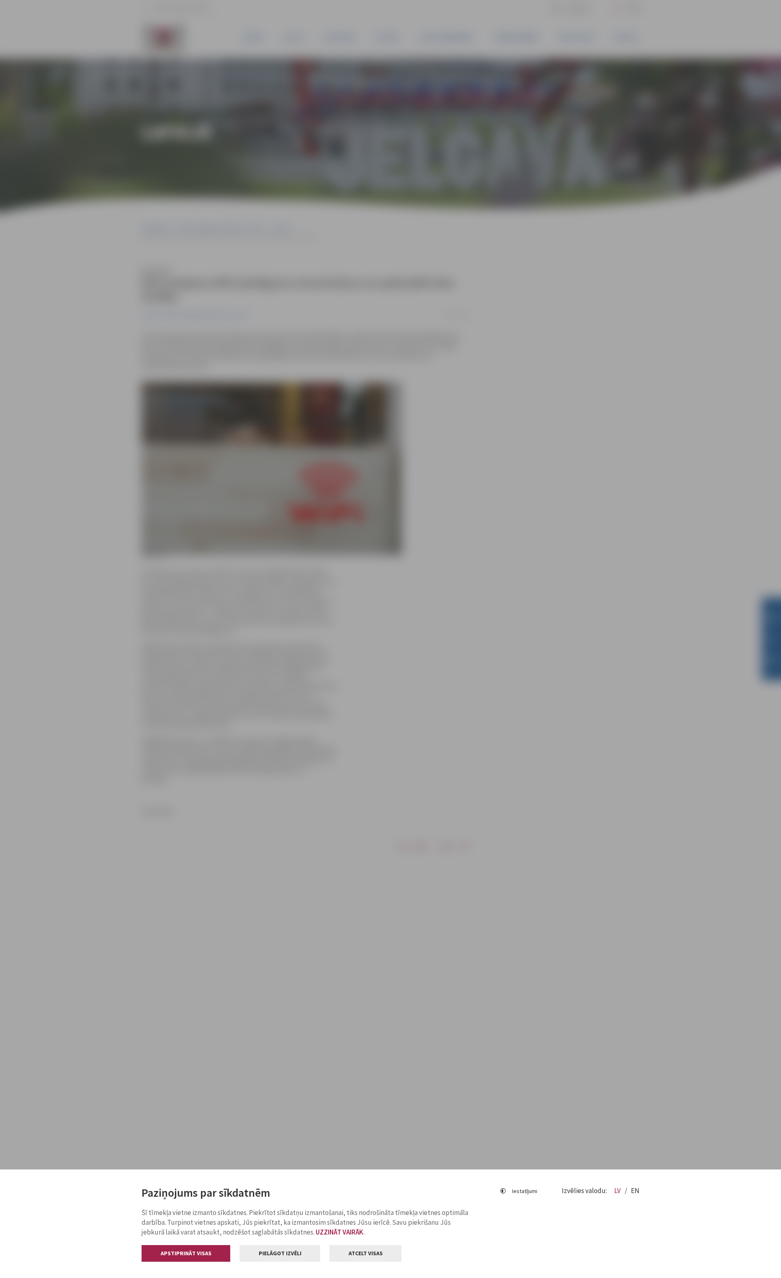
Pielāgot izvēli (280, 1253)
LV (618, 1190)
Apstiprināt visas (186, 1253)
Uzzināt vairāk (339, 1232)
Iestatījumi (524, 1191)
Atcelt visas (366, 1253)
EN (635, 1190)
